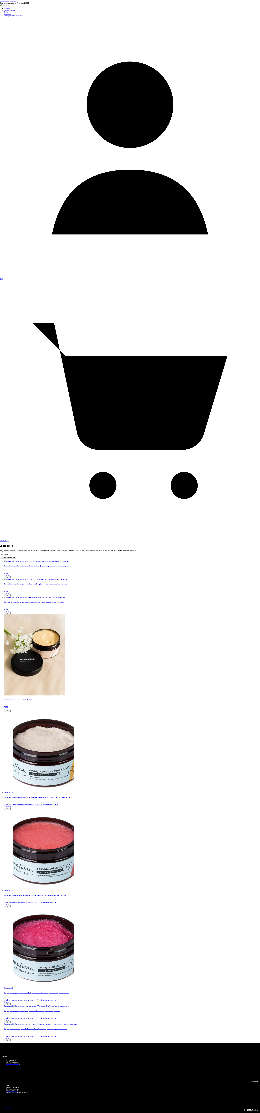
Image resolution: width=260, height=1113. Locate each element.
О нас (6, 12)
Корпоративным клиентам (13, 16)
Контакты (7, 14)
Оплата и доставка (10, 10)
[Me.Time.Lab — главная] (5, 5)
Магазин (7, 8)
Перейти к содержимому (8, 1)
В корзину (7, 575)
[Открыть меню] (8, 541)
